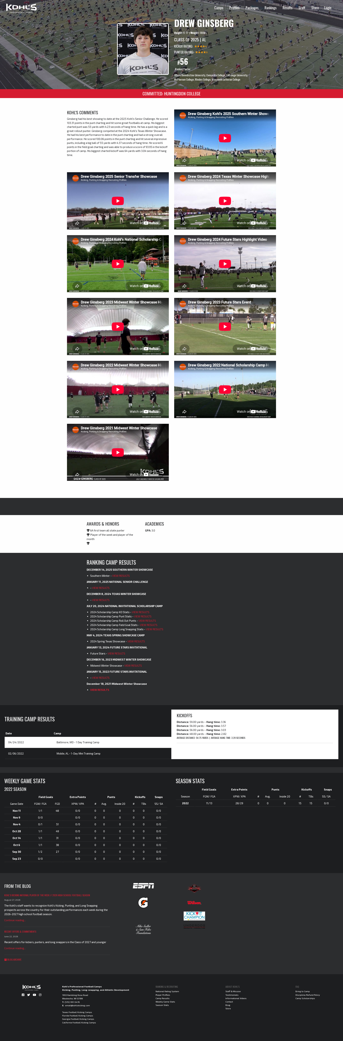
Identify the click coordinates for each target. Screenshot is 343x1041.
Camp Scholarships (305, 998)
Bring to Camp (302, 991)
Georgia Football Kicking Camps (78, 1019)
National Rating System (167, 991)
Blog (227, 1005)
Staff (302, 7)
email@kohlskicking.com (77, 1005)
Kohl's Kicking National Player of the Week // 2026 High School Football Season (47, 895)
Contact (229, 1001)
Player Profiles (163, 995)
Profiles (234, 7)
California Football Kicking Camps (79, 1022)
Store (315, 7)
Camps (218, 7)
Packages (252, 7)
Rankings (271, 7)
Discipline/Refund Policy (307, 995)
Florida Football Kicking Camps (77, 1015)
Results (287, 7)
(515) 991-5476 (72, 1002)
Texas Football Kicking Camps (77, 1012)
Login (327, 7)
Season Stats (162, 1005)
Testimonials (231, 995)
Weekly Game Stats (165, 1001)
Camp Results (163, 998)
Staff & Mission (233, 991)
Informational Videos (236, 998)
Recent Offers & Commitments (20, 931)
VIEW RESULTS (121, 575)
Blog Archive (14, 959)
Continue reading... (15, 920)
